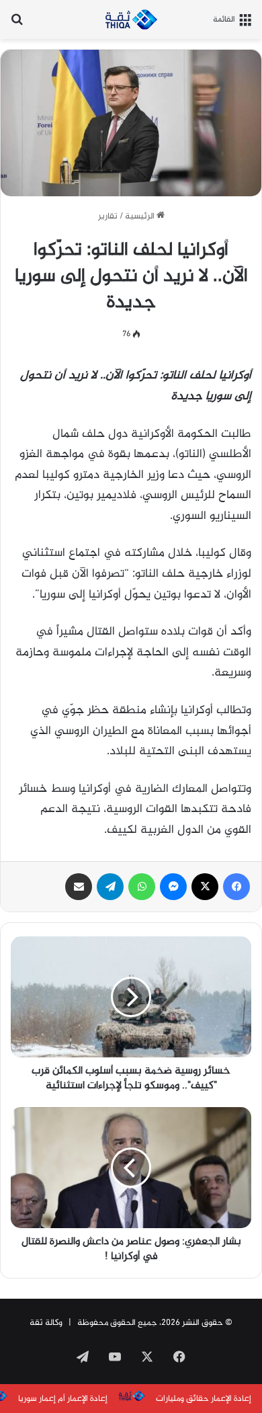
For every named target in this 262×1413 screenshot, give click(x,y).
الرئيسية (141, 216)
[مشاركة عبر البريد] (78, 886)
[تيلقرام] (110, 886)
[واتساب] (141, 886)
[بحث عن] (17, 24)
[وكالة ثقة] (131, 19)
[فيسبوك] (236, 886)
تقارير (108, 216)
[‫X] (204, 886)
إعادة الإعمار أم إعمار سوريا (62, 1398)
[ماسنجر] (173, 886)
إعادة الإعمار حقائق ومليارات (203, 1398)
